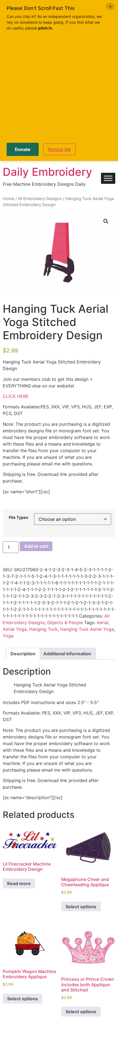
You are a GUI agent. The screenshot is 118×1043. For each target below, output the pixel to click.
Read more (19, 883)
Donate (22, 149)
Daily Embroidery (47, 172)
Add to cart (36, 546)
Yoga (8, 635)
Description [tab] (22, 653)
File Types (18, 517)
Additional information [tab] (67, 653)
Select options (81, 906)
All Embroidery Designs (40, 198)
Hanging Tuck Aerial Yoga (87, 629)
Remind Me (59, 149)
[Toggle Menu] (108, 178)
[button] (106, 221)
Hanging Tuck (43, 629)
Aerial (102, 622)
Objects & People (65, 622)
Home (8, 198)
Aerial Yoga (15, 629)
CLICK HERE (16, 396)
